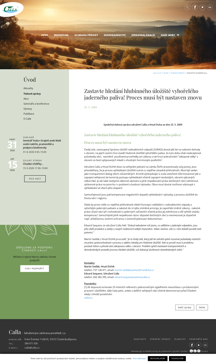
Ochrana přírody (86, 35)
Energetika (61, 35)
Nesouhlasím (157, 358)
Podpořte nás (198, 339)
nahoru (88, 297)
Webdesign (137, 351)
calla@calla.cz (32, 347)
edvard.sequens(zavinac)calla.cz (132, 277)
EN (210, 7)
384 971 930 (31, 343)
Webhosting (151, 351)
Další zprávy (184, 307)
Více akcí (35, 178)
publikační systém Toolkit (174, 351)
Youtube (202, 7)
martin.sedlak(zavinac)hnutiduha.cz (134, 270)
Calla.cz (157, 73)
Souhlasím (177, 358)
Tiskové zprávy (178, 73)
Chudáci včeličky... (33, 163)
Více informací (139, 358)
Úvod (44, 35)
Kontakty (140, 339)
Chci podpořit (34, 268)
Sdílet (202, 307)
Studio (204, 351)
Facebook (195, 7)
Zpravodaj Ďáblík (143, 35)
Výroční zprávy (160, 339)
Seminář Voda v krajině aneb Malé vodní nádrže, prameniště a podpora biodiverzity (42, 144)
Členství (180, 339)
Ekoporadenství (115, 35)
